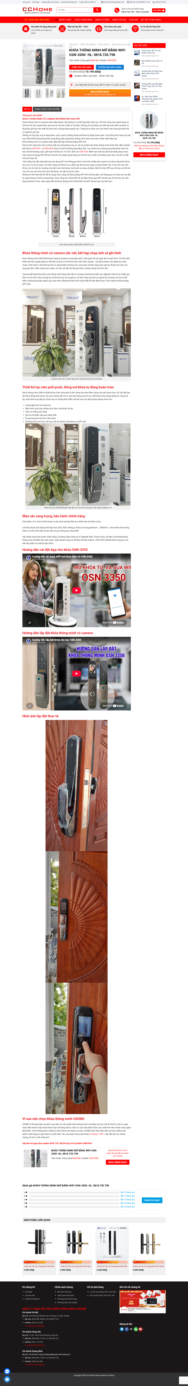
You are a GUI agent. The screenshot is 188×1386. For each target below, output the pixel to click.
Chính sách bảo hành (65, 1295)
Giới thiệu (36, 2)
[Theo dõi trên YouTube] (140, 1329)
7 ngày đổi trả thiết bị (87, 2)
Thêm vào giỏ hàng (82, 67)
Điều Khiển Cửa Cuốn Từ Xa (152, 62)
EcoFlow (133, 20)
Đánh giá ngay (152, 1200)
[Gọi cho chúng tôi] (136, 1329)
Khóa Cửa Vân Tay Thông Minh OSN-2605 (39, 1266)
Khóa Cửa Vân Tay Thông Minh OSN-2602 (76, 1266)
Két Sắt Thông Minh (151, 20)
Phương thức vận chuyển (67, 1302)
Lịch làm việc (30, 1295)
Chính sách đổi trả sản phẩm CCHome (151, 51)
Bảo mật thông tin (64, 1292)
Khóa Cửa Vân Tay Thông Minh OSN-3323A (148, 1266)
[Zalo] (7, 1371)
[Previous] (26, 64)
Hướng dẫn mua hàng (50, 2)
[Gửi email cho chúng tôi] (131, 1329)
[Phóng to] (25, 83)
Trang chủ (26, 2)
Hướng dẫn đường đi (68, 2)
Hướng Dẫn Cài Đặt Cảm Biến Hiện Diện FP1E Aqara (152, 73)
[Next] (61, 64)
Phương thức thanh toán (67, 1299)
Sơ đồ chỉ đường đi (32, 1299)
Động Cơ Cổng (102, 20)
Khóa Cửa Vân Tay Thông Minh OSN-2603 (112, 1266)
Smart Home (65, 20)
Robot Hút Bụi (119, 20)
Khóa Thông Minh (83, 20)
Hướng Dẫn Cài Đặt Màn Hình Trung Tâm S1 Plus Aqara (152, 86)
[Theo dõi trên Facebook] (127, 1329)
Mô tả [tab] (27, 109)
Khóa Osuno (104, 44)
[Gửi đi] (97, 10)
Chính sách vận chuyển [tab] (47, 109)
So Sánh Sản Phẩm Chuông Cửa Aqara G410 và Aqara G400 (152, 98)
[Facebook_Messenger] (7, 1379)
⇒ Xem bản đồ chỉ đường (35, 1326)
